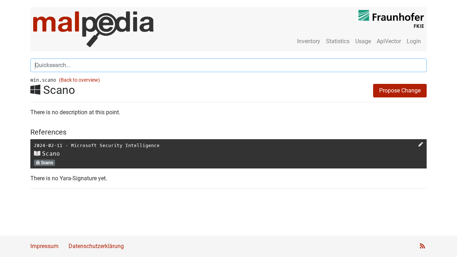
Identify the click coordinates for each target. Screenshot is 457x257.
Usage (363, 41)
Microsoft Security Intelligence (115, 145)
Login (414, 41)
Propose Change (400, 90)
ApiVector (389, 41)
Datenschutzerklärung (96, 246)
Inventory (308, 41)
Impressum (44, 246)
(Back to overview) (79, 80)
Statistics (338, 41)
